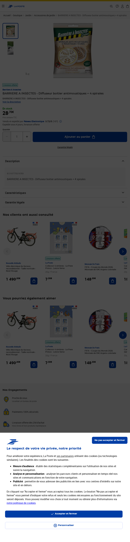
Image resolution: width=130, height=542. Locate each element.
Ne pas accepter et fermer (109, 440)
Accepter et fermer (66, 514)
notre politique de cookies (21, 503)
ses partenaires (65, 456)
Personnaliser (66, 525)
